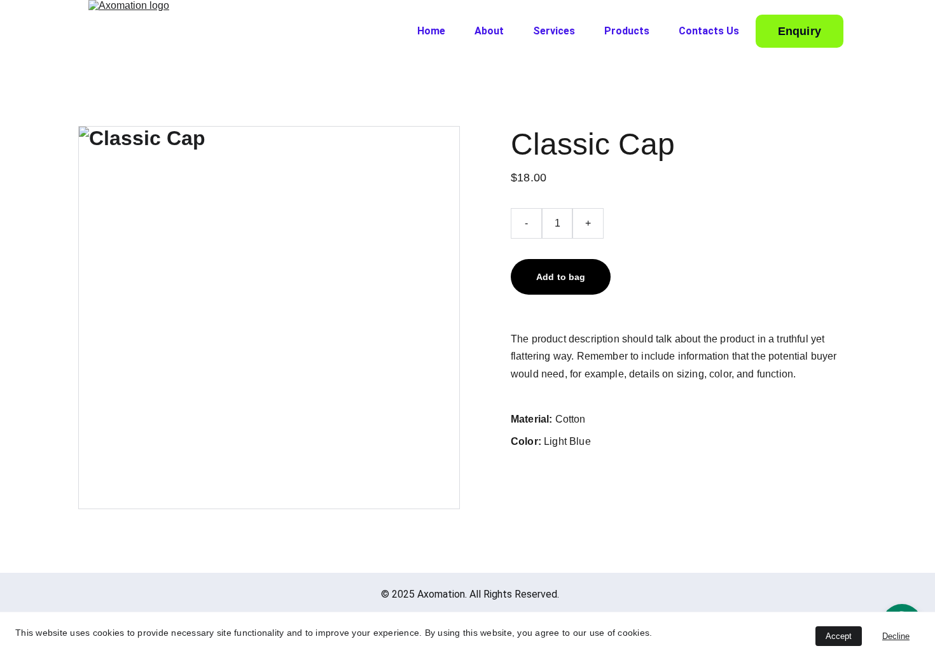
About (489, 31)
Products (626, 31)
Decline (896, 636)
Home (431, 31)
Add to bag (560, 277)
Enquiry (799, 31)
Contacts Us (709, 31)
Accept (839, 636)
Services (554, 31)
